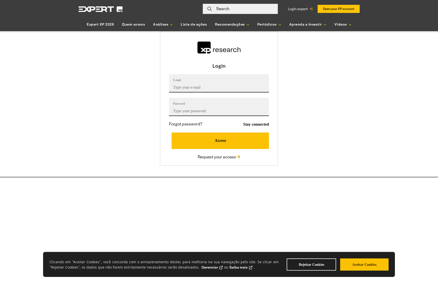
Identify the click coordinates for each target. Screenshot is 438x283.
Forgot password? (185, 124)
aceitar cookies (364, 265)
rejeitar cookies (311, 265)
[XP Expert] (100, 9)
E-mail (177, 80)
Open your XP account (338, 9)
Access (220, 140)
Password (179, 103)
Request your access (217, 157)
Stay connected (256, 124)
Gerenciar (210, 267)
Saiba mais (238, 267)
